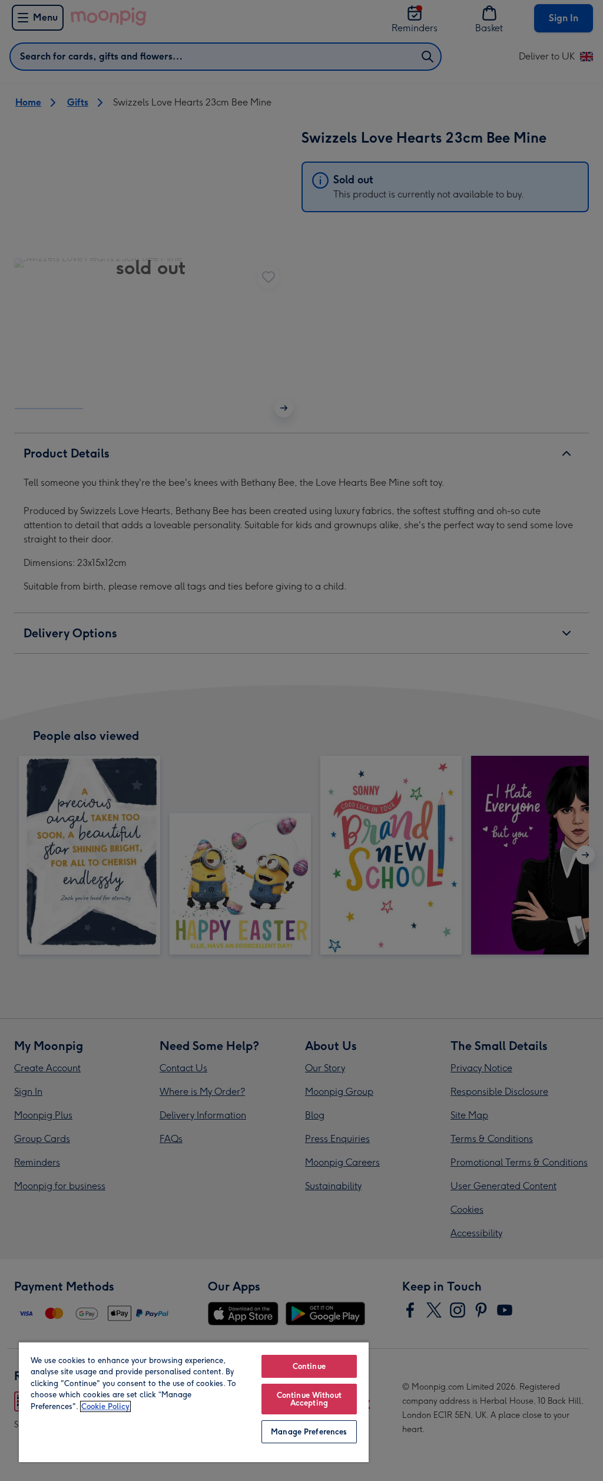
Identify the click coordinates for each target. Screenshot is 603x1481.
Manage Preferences (309, 1431)
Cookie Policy (105, 1406)
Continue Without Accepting (309, 1399)
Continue (309, 1366)
